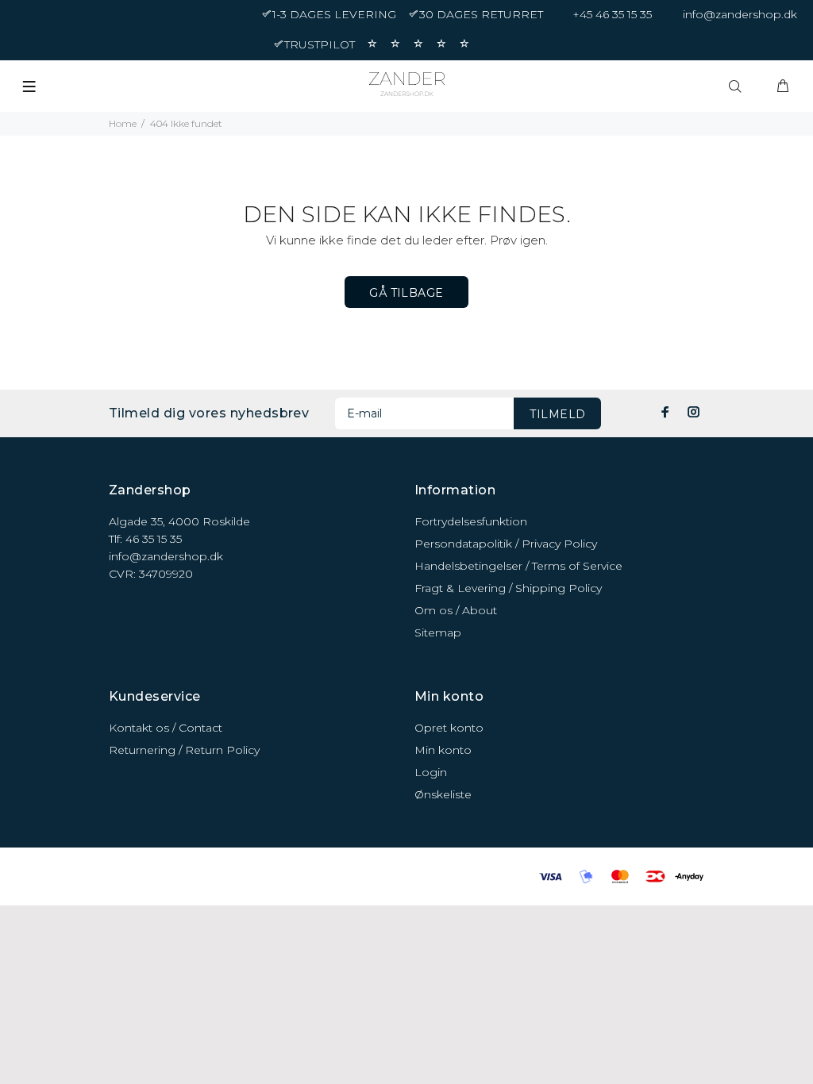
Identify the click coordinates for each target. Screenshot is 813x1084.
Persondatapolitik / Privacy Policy (505, 543)
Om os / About (455, 610)
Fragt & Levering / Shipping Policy (508, 588)
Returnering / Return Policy (184, 750)
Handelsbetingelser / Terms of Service (518, 566)
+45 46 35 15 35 (612, 14)
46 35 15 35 (153, 539)
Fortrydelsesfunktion (470, 521)
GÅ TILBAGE (406, 293)
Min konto (443, 750)
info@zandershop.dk (740, 14)
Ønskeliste (443, 794)
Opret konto (449, 728)
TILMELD (557, 414)
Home (123, 123)
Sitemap (437, 632)
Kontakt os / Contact (165, 728)
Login (430, 772)
